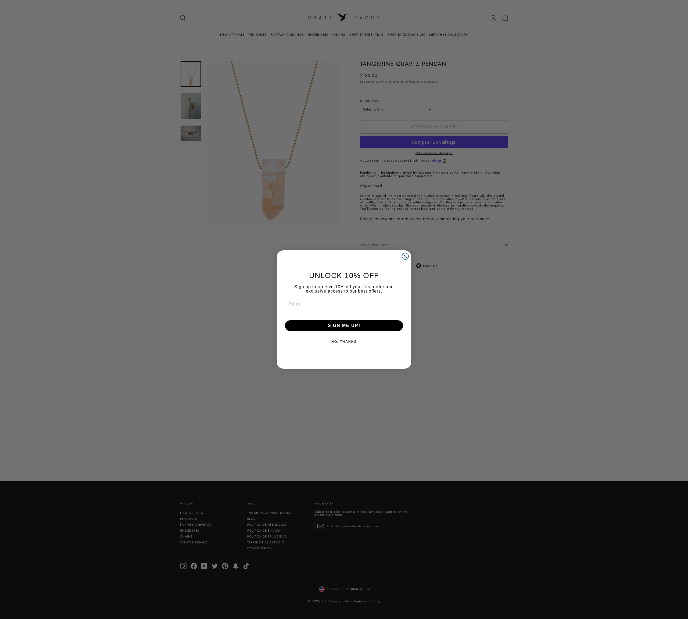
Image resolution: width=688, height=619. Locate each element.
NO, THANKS (344, 342)
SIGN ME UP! (344, 325)
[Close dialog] (405, 256)
